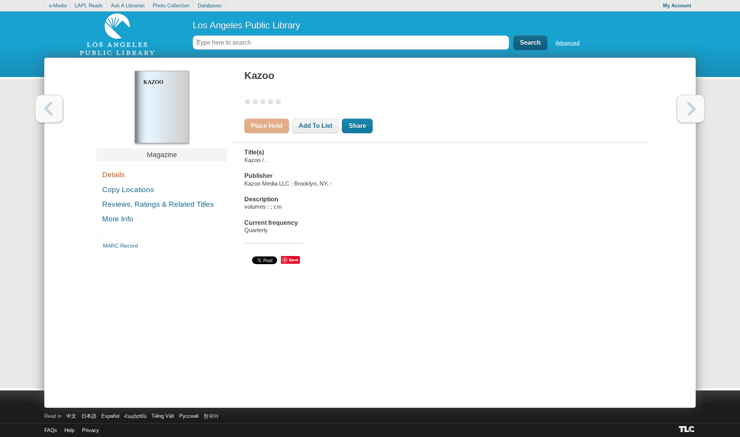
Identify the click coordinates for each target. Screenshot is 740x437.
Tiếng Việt (162, 416)
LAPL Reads (89, 5)
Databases (210, 5)
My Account (677, 5)
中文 (71, 416)
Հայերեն (135, 416)
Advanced (567, 43)
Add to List (315, 125)
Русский (188, 416)
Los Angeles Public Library (246, 25)
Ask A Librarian (128, 5)
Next (691, 109)
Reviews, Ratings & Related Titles (158, 204)
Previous (49, 109)
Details (113, 175)
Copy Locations (128, 190)
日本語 (88, 416)
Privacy (90, 430)
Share (357, 125)
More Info (117, 219)
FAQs (50, 430)
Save (293, 260)
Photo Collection (171, 5)
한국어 (211, 416)
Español (110, 416)
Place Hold (267, 125)
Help (69, 430)
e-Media (58, 5)
